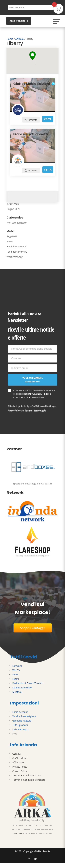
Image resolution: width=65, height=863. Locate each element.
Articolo (19, 38)
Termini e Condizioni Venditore (28, 779)
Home (9, 38)
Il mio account (20, 711)
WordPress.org (14, 256)
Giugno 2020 (13, 208)
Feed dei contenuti (16, 246)
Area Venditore (19, 21)
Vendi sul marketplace (24, 716)
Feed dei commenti (16, 251)
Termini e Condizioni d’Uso (26, 775)
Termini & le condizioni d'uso (32, 397)
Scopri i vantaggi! (32, 628)
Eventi (15, 678)
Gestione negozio (21, 720)
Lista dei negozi (20, 729)
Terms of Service (32, 410)
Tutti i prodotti (20, 725)
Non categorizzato (16, 222)
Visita (48, 119)
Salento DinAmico (22, 687)
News (15, 674)
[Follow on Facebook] (29, 859)
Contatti (16, 753)
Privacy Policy (14, 410)
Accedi (10, 241)
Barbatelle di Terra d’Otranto (27, 683)
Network (17, 665)
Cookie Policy (19, 771)
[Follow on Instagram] (35, 859)
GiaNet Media (19, 758)
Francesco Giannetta (31, 134)
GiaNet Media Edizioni (31, 83)
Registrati (11, 236)
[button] (32, 56)
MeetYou (17, 691)
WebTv (16, 670)
